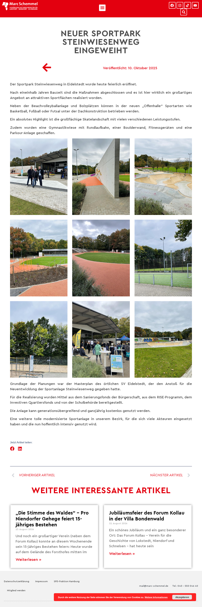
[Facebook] (172, 5)
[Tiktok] (187, 5)
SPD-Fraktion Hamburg (66, 581)
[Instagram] (180, 5)
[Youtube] (195, 5)
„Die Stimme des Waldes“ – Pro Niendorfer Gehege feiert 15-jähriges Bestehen (52, 519)
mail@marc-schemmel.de (153, 586)
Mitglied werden (16, 590)
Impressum (41, 581)
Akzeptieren (182, 597)
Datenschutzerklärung (16, 581)
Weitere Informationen (156, 597)
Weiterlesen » (28, 560)
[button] (102, 8)
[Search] (183, 12)
